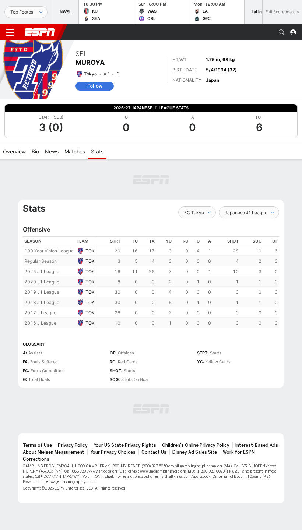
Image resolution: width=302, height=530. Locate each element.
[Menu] (10, 32)
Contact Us (153, 452)
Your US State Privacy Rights (125, 445)
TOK (90, 251)
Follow (94, 86)
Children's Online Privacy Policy (195, 445)
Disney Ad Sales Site (194, 452)
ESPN (40, 32)
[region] (187, 282)
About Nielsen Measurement (53, 452)
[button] (282, 32)
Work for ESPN (239, 452)
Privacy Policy (73, 445)
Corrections (36, 459)
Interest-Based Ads (256, 445)
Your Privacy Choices (113, 452)
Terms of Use (37, 445)
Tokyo (90, 74)
